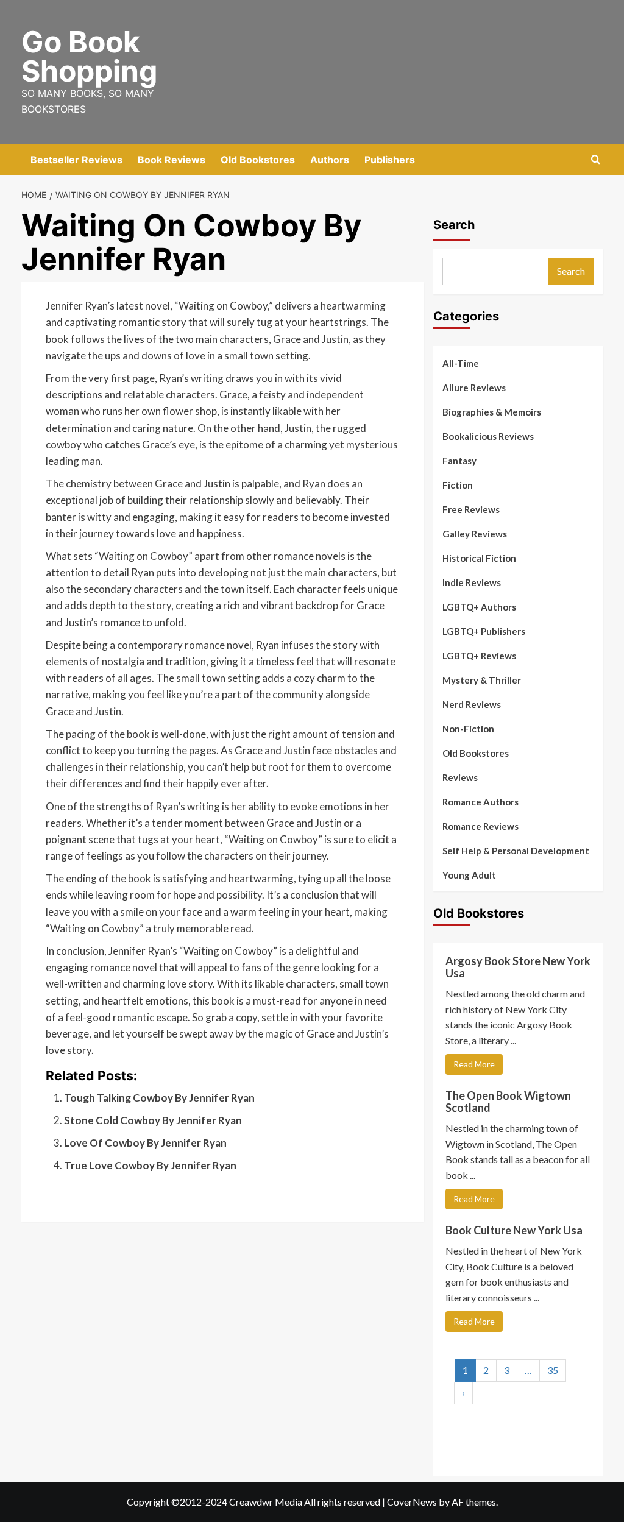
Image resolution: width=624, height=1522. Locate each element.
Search (454, 225)
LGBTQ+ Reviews (479, 655)
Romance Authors (480, 801)
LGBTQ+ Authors (479, 606)
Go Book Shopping (89, 56)
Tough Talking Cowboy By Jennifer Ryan (159, 1097)
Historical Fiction (479, 558)
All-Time (460, 363)
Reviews (460, 777)
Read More (474, 1064)
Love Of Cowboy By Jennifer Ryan (145, 1142)
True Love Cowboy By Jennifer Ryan (150, 1165)
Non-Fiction (468, 728)
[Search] (595, 160)
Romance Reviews (480, 826)
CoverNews (412, 1501)
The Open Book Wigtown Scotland (508, 1101)
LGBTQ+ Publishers (483, 631)
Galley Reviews (474, 533)
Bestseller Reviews (76, 160)
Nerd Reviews (471, 704)
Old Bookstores (258, 160)
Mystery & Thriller (481, 679)
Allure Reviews (474, 387)
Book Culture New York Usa (514, 1230)
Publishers (389, 160)
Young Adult (469, 874)
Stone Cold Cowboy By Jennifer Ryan (153, 1120)
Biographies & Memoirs (491, 411)
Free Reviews (471, 509)
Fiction (457, 485)
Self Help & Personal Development (515, 850)
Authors (329, 160)
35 (552, 1370)
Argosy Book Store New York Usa (517, 967)
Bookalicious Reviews (488, 436)
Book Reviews (171, 160)
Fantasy (459, 460)
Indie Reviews (471, 582)
